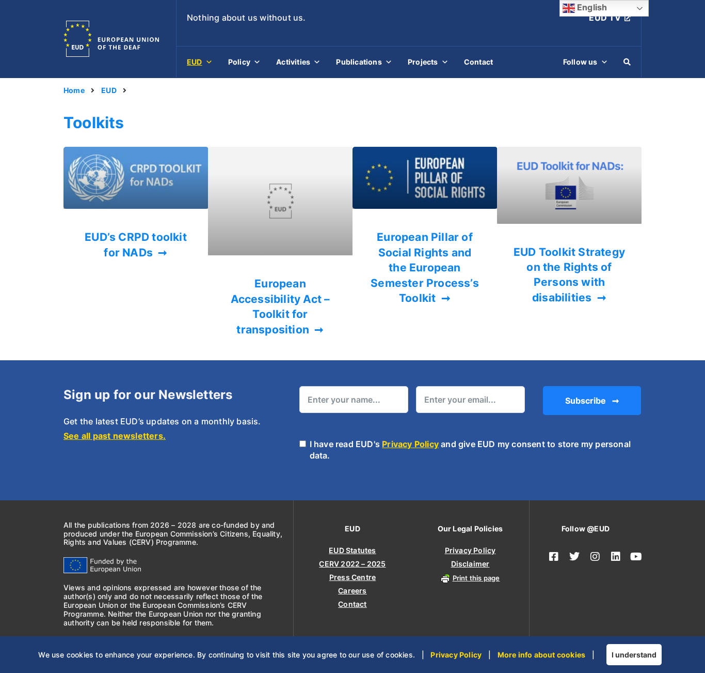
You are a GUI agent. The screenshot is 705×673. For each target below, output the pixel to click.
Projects (423, 61)
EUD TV (605, 17)
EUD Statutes (352, 550)
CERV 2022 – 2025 (352, 563)
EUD (194, 61)
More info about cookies (542, 654)
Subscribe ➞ (592, 400)
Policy (239, 61)
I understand (634, 654)
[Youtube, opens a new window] (636, 556)
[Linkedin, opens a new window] (615, 556)
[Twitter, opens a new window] (574, 556)
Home (74, 90)
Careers (352, 590)
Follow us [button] (580, 61)
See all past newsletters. (114, 436)
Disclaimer (470, 563)
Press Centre (352, 577)
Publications (358, 61)
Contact (478, 61)
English (591, 7)
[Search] (627, 62)
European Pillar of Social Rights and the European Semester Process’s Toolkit (425, 267)
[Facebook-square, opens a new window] (553, 556)
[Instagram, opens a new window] (595, 556)
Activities (293, 61)
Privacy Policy (410, 444)
